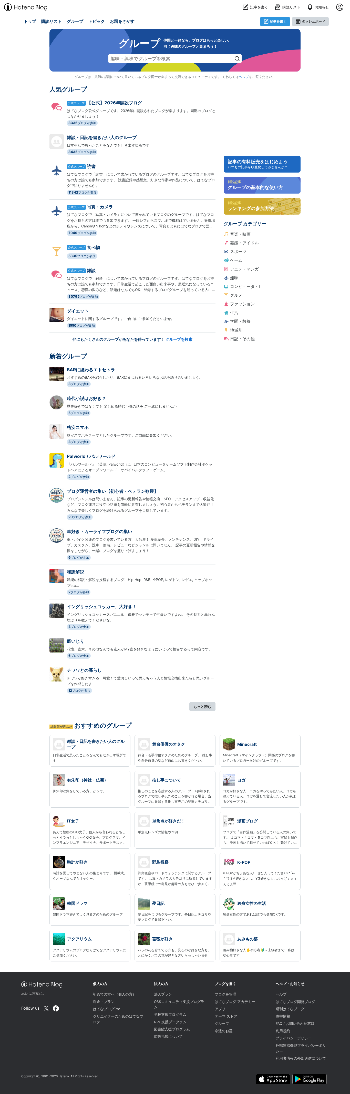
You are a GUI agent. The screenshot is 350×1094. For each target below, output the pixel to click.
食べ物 (93, 247)
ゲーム (236, 260)
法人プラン (163, 994)
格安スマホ (78, 427)
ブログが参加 (82, 123)
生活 (234, 312)
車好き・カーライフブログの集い (99, 531)
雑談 (91, 270)
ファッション (242, 303)
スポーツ (238, 251)
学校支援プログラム (170, 1014)
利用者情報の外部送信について (301, 1058)
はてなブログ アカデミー (235, 1002)
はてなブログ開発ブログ (295, 1002)
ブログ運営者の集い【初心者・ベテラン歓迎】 (112, 491)
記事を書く (278, 21)
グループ (222, 1023)
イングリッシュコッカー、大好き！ (102, 606)
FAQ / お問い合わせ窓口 (295, 1023)
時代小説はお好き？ (86, 398)
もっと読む (202, 706)
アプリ (220, 1009)
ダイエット (78, 311)
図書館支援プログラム (172, 1029)
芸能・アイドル (244, 242)
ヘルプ (244, 77)
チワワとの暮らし (84, 670)
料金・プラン (104, 1002)
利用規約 (283, 1031)
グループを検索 (179, 339)
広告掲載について (168, 1037)
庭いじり (75, 641)
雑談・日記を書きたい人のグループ (102, 137)
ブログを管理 (225, 994)
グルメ (236, 295)
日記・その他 (242, 338)
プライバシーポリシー (294, 1038)
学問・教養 (240, 321)
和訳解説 (75, 572)
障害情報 (283, 1016)
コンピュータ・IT (246, 286)
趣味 (234, 277)
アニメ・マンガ (244, 269)
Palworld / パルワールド (91, 456)
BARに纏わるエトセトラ (91, 369)
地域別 (236, 330)
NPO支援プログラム (170, 1022)
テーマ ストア (226, 1016)
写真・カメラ (100, 206)
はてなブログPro (106, 1009)
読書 (91, 166)
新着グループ (68, 356)
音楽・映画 (240, 234)
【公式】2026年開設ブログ (114, 102)
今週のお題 (224, 1031)
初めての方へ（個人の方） (114, 994)
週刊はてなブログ (290, 1009)
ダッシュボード (313, 21)
